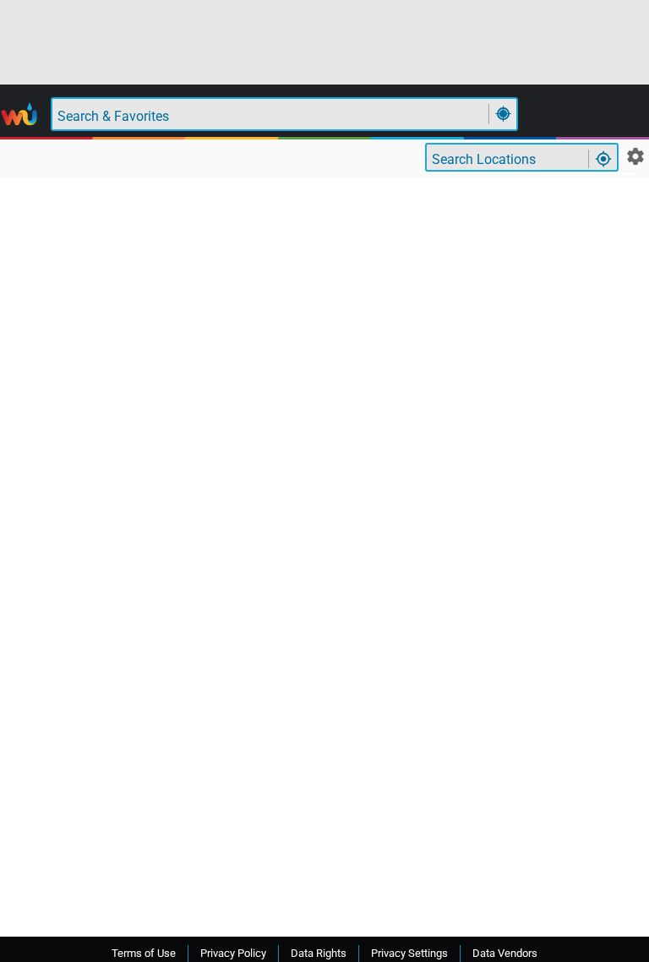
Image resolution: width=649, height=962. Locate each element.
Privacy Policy (233, 953)
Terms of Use (144, 953)
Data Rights (318, 953)
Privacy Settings (409, 953)
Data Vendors (504, 953)
